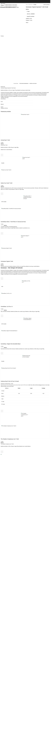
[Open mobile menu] (1, 1)
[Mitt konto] (47, 1)
